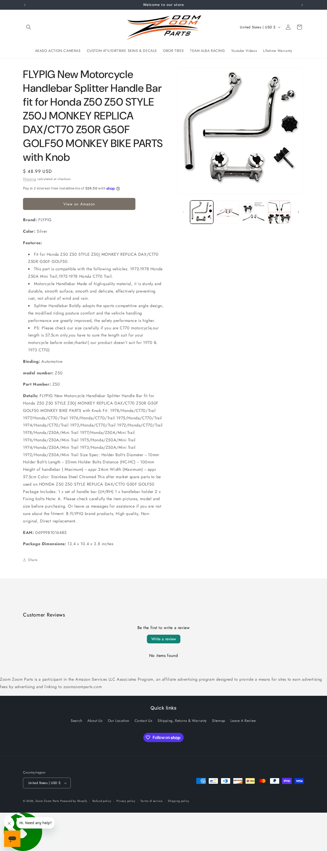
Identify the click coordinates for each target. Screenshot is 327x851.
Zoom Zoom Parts (47, 801)
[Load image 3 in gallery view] (253, 212)
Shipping (29, 179)
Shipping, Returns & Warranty (182, 720)
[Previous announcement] (24, 5)
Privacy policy (125, 801)
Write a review (163, 639)
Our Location (118, 720)
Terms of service (151, 801)
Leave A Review (243, 720)
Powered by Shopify (73, 801)
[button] (28, 27)
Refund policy (101, 801)
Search (76, 720)
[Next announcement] (302, 5)
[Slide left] (183, 212)
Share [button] (33, 559)
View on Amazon (79, 204)
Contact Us (144, 720)
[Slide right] (298, 212)
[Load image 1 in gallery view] (201, 212)
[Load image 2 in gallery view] (227, 212)
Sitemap (218, 720)
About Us (94, 720)
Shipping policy (178, 801)
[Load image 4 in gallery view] (279, 212)
